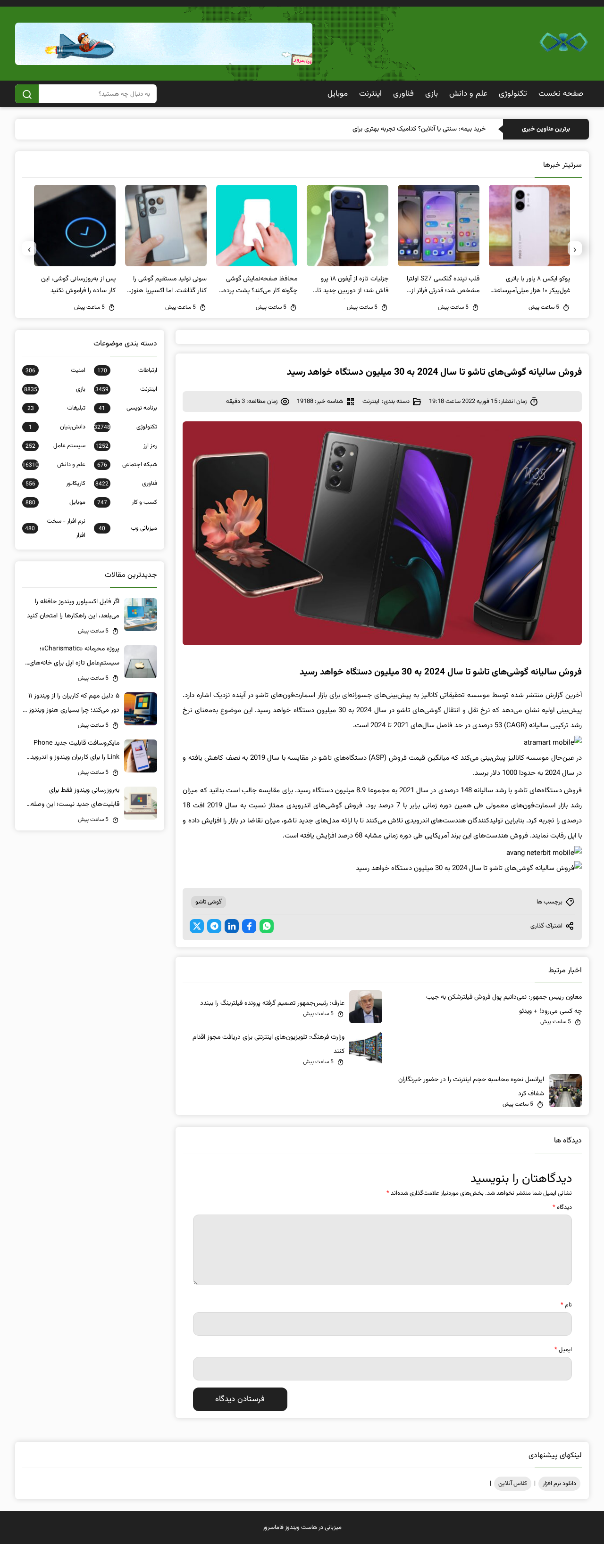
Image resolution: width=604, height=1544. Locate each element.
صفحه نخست (560, 94)
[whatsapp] (267, 926)
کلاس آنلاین (512, 1483)
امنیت (55, 370)
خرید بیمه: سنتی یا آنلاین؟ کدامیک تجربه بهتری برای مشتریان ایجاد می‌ (395, 129)
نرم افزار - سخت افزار (55, 528)
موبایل (337, 94)
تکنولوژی (513, 94)
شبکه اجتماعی (127, 464)
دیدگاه (562, 1207)
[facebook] (249, 926)
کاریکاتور (55, 483)
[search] (27, 93)
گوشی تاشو (208, 902)
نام (566, 1305)
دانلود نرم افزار (559, 1483)
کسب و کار (127, 502)
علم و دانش (468, 94)
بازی (431, 94)
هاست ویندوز (301, 1527)
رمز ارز (126, 446)
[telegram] (214, 926)
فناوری (403, 94)
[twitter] (197, 926)
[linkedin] (232, 926)
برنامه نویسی (128, 408)
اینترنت (370, 94)
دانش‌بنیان (57, 427)
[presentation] (575, 248)
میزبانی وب (128, 528)
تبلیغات (56, 408)
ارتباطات (127, 370)
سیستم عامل (55, 446)
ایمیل (563, 1350)
